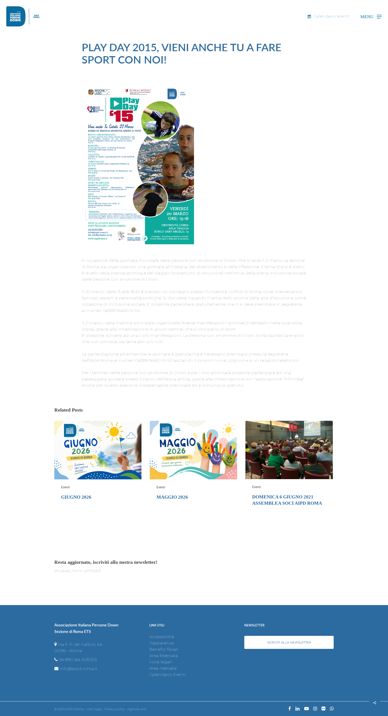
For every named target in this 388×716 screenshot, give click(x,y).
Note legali (160, 661)
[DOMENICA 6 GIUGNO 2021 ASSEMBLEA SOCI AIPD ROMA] (289, 467)
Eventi (65, 487)
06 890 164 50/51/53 (78, 659)
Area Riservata (163, 655)
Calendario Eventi (167, 674)
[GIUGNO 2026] (97, 467)
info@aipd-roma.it (78, 668)
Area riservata (163, 668)
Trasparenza (161, 643)
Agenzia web (136, 709)
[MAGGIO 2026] (193, 467)
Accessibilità (161, 636)
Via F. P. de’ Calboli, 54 (80, 644)
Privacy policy (114, 709)
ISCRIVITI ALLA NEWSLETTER (289, 642)
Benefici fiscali (163, 649)
